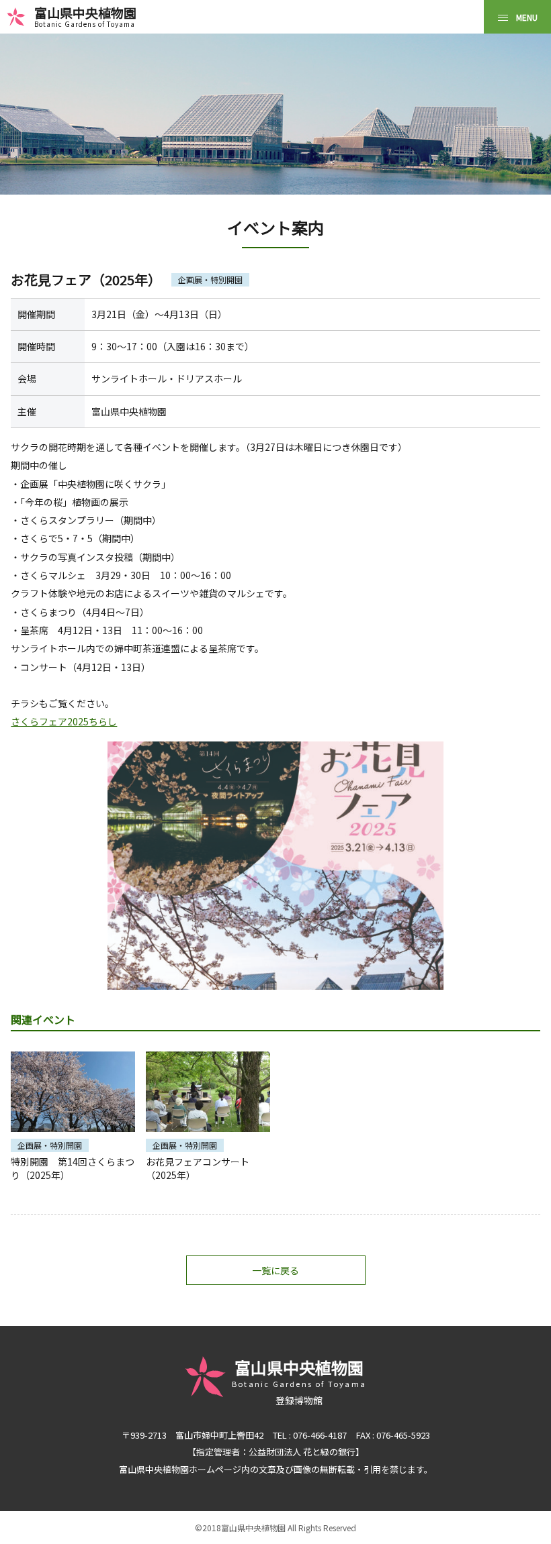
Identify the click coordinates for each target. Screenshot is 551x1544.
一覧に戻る (275, 1270)
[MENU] (517, 17)
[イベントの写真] (275, 865)
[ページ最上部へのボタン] (519, 1512)
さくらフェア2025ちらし (64, 721)
